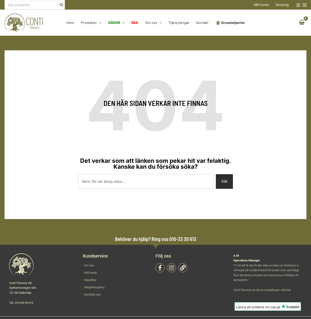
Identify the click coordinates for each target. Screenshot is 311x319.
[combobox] (146, 181)
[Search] (62, 4)
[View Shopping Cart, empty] (301, 23)
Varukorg (282, 5)
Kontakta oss (92, 294)
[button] (99, 22)
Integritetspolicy (94, 287)
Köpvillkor (90, 280)
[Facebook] (298, 5)
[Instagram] (304, 5)
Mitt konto (261, 5)
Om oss (89, 265)
